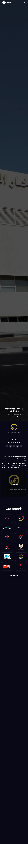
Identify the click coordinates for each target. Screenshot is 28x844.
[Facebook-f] (7, 446)
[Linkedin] (21, 446)
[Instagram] (17, 446)
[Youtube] (14, 446)
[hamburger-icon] (24, 3)
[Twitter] (10, 446)
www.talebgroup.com (14, 442)
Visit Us (14, 440)
